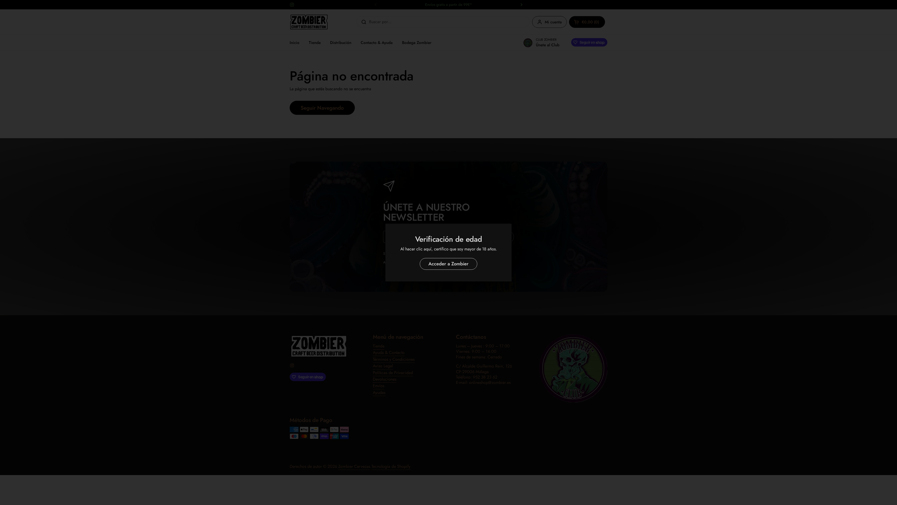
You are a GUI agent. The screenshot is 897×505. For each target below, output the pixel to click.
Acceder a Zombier (448, 263)
